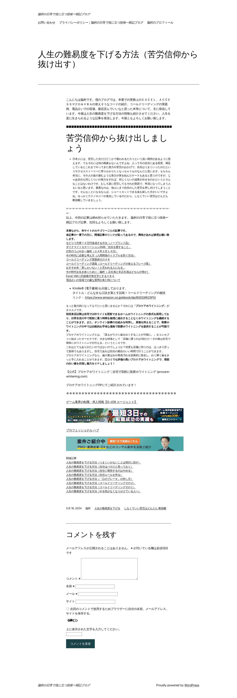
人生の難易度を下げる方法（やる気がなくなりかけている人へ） (103, 491)
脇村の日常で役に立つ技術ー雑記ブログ (64, 14)
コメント (73, 578)
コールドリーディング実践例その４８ (88, 259)
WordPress (191, 685)
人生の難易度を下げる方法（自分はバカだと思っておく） (99, 466)
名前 (70, 586)
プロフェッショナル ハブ (82, 430)
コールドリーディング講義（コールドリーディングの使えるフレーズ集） (108, 263)
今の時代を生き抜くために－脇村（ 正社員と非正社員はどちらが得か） (107, 271)
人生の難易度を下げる (107, 508)
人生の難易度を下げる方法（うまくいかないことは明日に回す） (103, 462)
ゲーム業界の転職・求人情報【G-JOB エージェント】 (101, 402)
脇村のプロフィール (160, 22)
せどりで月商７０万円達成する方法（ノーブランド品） (98, 243)
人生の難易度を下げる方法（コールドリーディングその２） (101, 483)
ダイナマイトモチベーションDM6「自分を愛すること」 (98, 247)
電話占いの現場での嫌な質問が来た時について (93, 280)
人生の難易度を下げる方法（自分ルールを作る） (94, 474)
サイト (70, 601)
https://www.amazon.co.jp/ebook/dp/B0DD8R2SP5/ (120, 297)
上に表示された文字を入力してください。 (93, 629)
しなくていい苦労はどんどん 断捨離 (145, 508)
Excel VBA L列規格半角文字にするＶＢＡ (90, 276)
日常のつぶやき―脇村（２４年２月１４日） (92, 251)
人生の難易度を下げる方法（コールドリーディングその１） (101, 487)
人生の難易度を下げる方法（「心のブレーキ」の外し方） (99, 478)
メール (71, 593)
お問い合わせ (46, 22)
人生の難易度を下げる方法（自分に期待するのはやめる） (99, 470)
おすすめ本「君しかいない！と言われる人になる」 (95, 267)
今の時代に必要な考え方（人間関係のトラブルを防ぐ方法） (101, 255)
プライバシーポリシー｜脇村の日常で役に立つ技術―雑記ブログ (101, 22)
